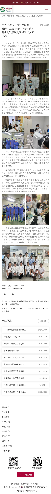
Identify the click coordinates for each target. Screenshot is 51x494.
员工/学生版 (30, 3)
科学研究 (6, 422)
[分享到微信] (12, 294)
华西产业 (6, 451)
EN (38, 3)
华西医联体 (7, 446)
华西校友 (6, 441)
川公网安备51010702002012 (35, 487)
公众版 (22, 3)
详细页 (40, 16)
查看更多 (43, 321)
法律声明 (25, 484)
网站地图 (15, 484)
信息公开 (14, 3)
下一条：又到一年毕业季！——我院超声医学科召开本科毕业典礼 (25, 309)
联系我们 (34, 484)
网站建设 (20, 491)
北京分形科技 (31, 491)
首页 (3, 16)
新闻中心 (6, 431)
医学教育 (6, 417)
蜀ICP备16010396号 (12, 487)
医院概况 (10, 16)
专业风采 (31, 16)
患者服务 (6, 412)
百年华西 (6, 436)
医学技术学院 (21, 16)
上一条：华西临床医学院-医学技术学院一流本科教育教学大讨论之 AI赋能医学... (25, 302)
